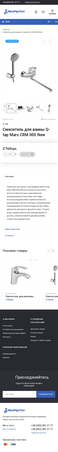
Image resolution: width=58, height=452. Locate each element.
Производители (9, 354)
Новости (6, 357)
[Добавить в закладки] (44, 41)
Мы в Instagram (9, 429)
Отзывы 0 (9, 235)
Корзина (52, 14)
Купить (25, 154)
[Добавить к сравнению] (50, 41)
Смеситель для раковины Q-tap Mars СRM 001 (21, 296)
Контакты (7, 337)
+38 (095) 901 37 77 (11, 2)
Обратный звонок (32, 2)
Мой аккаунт (49, 22)
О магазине (7, 326)
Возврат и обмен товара (40, 340)
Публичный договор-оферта (14, 333)
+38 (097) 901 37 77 (42, 429)
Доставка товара (37, 329)
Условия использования (13, 329)
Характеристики (12, 229)
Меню (7, 22)
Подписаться (46, 394)
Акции (33, 336)
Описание (9, 176)
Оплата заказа (36, 333)
